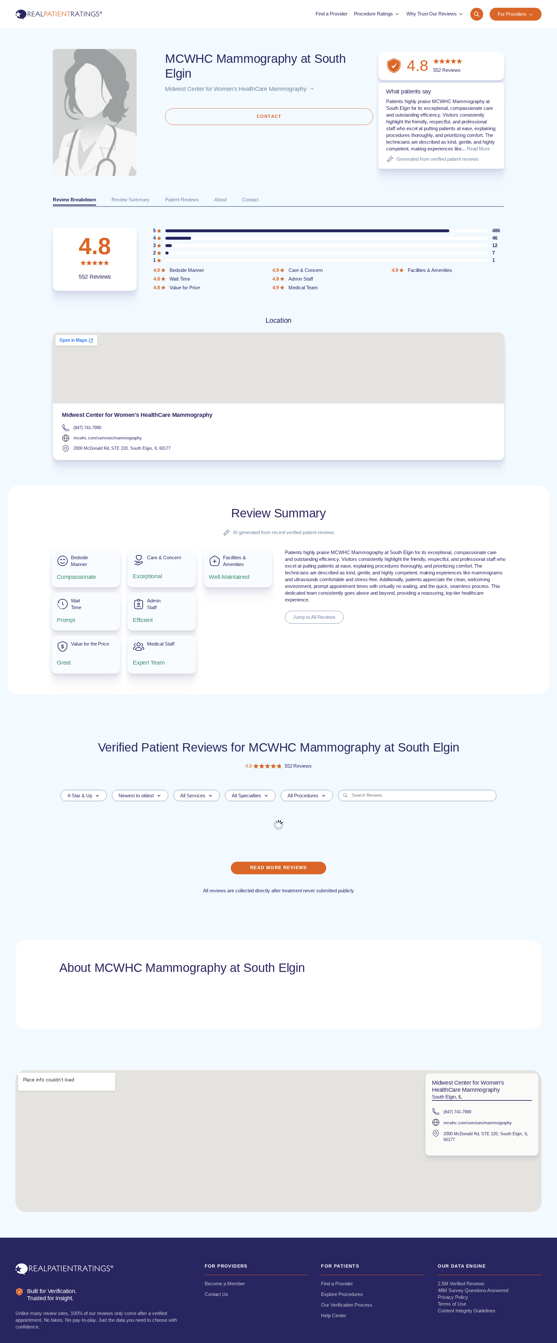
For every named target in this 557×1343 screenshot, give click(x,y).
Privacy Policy (453, 1297)
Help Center (333, 1315)
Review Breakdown (74, 199)
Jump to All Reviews (314, 617)
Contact (250, 199)
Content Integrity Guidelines (466, 1310)
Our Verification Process (346, 1305)
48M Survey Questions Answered (473, 1290)
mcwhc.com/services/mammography (107, 438)
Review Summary (130, 199)
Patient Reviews (182, 199)
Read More (478, 148)
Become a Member (225, 1283)
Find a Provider (337, 1283)
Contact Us (217, 1294)
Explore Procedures (342, 1294)
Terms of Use (452, 1304)
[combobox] (84, 795)
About (220, 199)
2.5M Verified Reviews (461, 1283)
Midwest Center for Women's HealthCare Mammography (236, 89)
